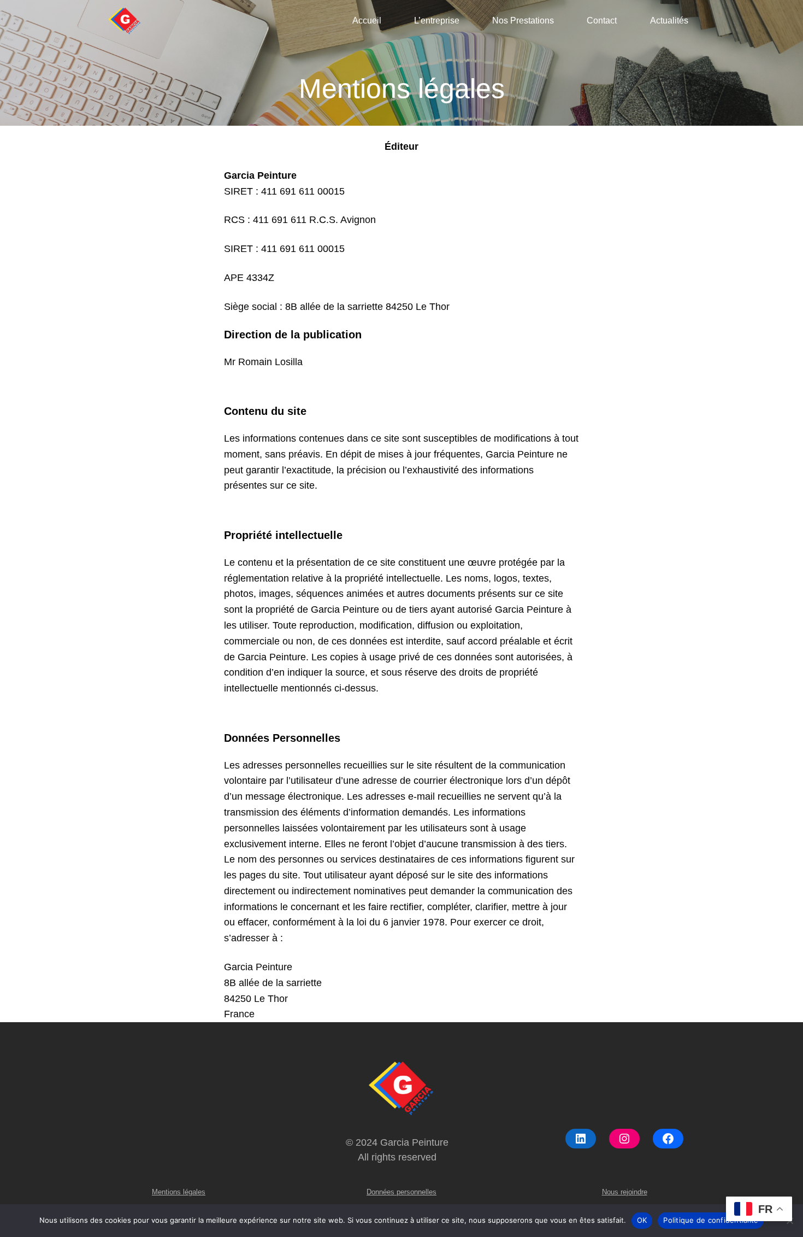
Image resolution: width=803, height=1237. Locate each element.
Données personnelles (401, 1192)
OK (642, 1220)
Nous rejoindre (624, 1192)
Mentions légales (178, 1192)
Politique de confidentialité (710, 1220)
